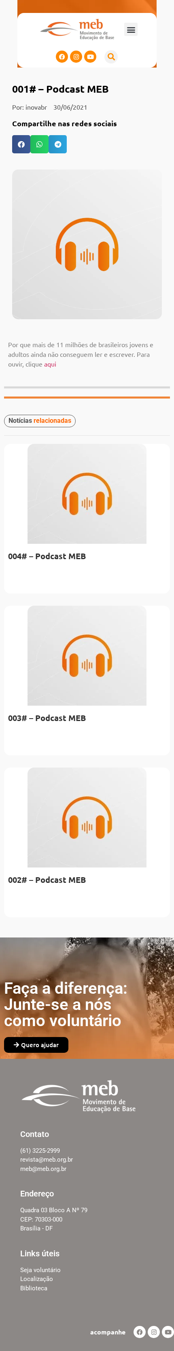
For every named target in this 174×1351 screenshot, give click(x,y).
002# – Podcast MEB (47, 879)
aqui (50, 364)
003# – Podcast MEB (47, 718)
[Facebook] (62, 57)
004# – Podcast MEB (47, 556)
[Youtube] (90, 57)
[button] (131, 29)
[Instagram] (76, 57)
